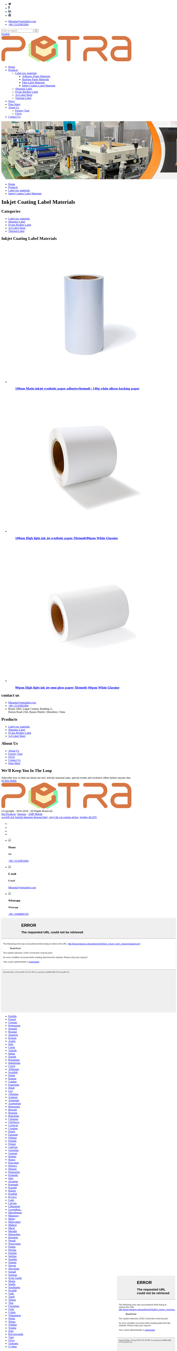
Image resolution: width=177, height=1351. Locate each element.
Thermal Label (23, 98)
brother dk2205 (88, 817)
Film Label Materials (33, 82)
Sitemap (21, 814)
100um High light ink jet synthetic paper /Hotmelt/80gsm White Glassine (66, 538)
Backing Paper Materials (35, 79)
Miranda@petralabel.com (22, 21)
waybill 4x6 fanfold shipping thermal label (24, 817)
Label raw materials (26, 73)
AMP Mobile (35, 814)
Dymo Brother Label (26, 91)
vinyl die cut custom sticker (64, 817)
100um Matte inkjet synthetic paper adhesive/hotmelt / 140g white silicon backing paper (77, 388)
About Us (13, 107)
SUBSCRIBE (9, 780)
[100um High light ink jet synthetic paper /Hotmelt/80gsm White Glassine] (84, 531)
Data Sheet (14, 104)
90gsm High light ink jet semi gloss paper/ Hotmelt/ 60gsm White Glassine (67, 687)
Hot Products (8, 814)
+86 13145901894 (18, 24)
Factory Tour (22, 110)
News (11, 101)
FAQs (18, 113)
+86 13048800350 (18, 914)
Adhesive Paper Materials (36, 76)
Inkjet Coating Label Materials (38, 85)
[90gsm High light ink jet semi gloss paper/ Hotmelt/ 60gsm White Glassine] (84, 680)
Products (13, 70)
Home (11, 66)
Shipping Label (23, 88)
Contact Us (14, 116)
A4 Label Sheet (23, 95)
